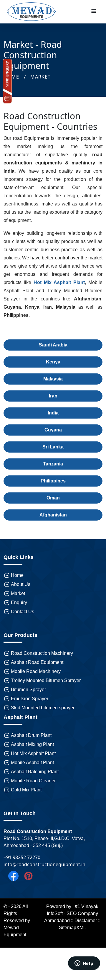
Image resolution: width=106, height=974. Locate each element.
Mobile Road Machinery (36, 671)
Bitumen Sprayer (28, 689)
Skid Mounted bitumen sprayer (42, 707)
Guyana (53, 429)
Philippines (53, 480)
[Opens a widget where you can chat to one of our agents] (84, 963)
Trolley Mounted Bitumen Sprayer (46, 680)
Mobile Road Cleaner (33, 780)
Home (17, 575)
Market (40, 77)
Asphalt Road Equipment (37, 662)
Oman (53, 497)
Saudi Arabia (53, 344)
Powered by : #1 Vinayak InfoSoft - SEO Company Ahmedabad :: (71, 913)
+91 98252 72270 (22, 857)
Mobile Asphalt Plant (32, 762)
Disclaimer (85, 920)
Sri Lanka (53, 446)
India (53, 412)
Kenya (53, 361)
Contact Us (22, 611)
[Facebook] (11, 875)
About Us (20, 584)
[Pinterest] (26, 875)
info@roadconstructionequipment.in (44, 864)
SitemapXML (72, 927)
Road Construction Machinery (42, 653)
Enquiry (19, 602)
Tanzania (53, 463)
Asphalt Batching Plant (35, 771)
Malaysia (53, 378)
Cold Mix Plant (26, 789)
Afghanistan (53, 514)
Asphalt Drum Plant (31, 735)
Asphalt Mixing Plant (32, 744)
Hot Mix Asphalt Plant (33, 753)
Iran (53, 395)
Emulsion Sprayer (29, 698)
